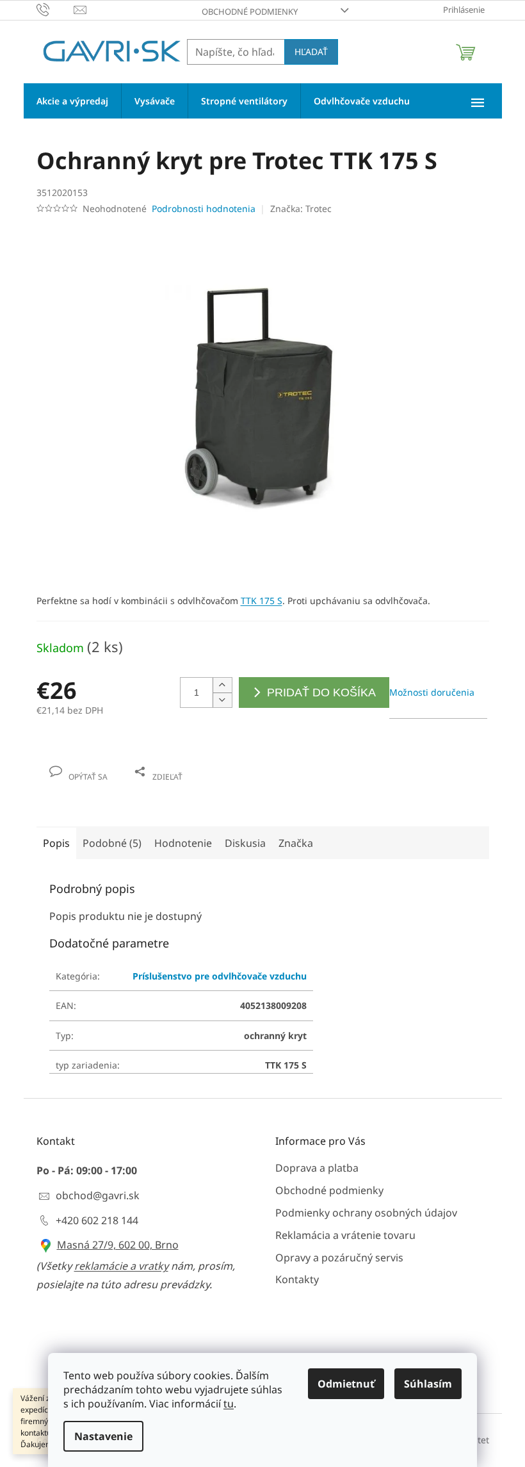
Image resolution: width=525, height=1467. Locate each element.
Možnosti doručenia (431, 692)
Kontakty (297, 1279)
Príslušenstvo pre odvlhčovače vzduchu (220, 976)
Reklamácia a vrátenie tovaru (345, 1235)
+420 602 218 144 (97, 1220)
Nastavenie (103, 1436)
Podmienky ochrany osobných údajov (366, 1213)
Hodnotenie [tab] (183, 843)
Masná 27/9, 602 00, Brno (118, 1245)
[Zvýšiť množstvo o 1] (222, 685)
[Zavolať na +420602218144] (55, 9)
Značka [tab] (296, 843)
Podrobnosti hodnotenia (203, 208)
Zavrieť (123, 763)
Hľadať (311, 51)
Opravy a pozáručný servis (339, 1257)
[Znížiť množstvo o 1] (222, 700)
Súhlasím (428, 1384)
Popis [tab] (56, 843)
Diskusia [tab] (245, 843)
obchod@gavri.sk (98, 1195)
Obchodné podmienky (250, 11)
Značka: (301, 208)
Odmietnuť (346, 1384)
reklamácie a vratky (121, 1266)
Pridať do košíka (321, 692)
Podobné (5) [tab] (112, 843)
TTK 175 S (261, 600)
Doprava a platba (317, 1168)
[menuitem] (72, 101)
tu (228, 1404)
